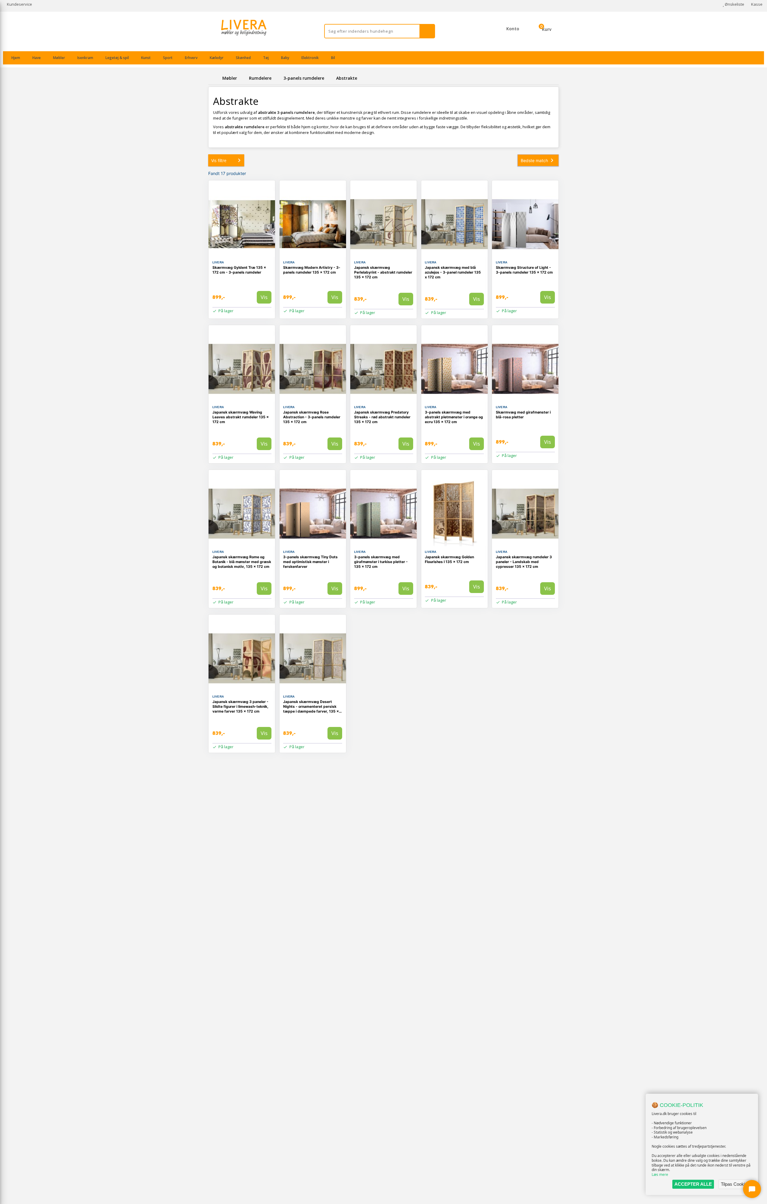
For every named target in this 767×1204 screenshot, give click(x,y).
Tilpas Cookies (735, 1184)
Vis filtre (219, 160)
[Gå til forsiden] (214, 78)
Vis (264, 297)
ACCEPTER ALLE (693, 1184)
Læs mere (660, 1174)
